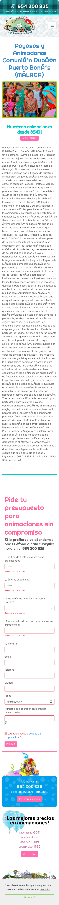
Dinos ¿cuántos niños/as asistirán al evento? (25, 600)
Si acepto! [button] (29, 897)
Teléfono (10, 669)
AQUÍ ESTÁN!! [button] (29, 138)
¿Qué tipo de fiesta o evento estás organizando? (24, 558)
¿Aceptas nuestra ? (24, 735)
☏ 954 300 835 (29, 6)
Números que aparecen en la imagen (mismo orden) (25, 710)
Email (8, 656)
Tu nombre (11, 643)
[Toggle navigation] (52, 25)
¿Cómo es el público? (17, 579)
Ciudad (9, 682)
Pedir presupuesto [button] (29, 799)
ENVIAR (10, 744)
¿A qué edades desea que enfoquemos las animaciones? (29, 623)
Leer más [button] (45, 889)
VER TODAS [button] (29, 853)
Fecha (8, 695)
